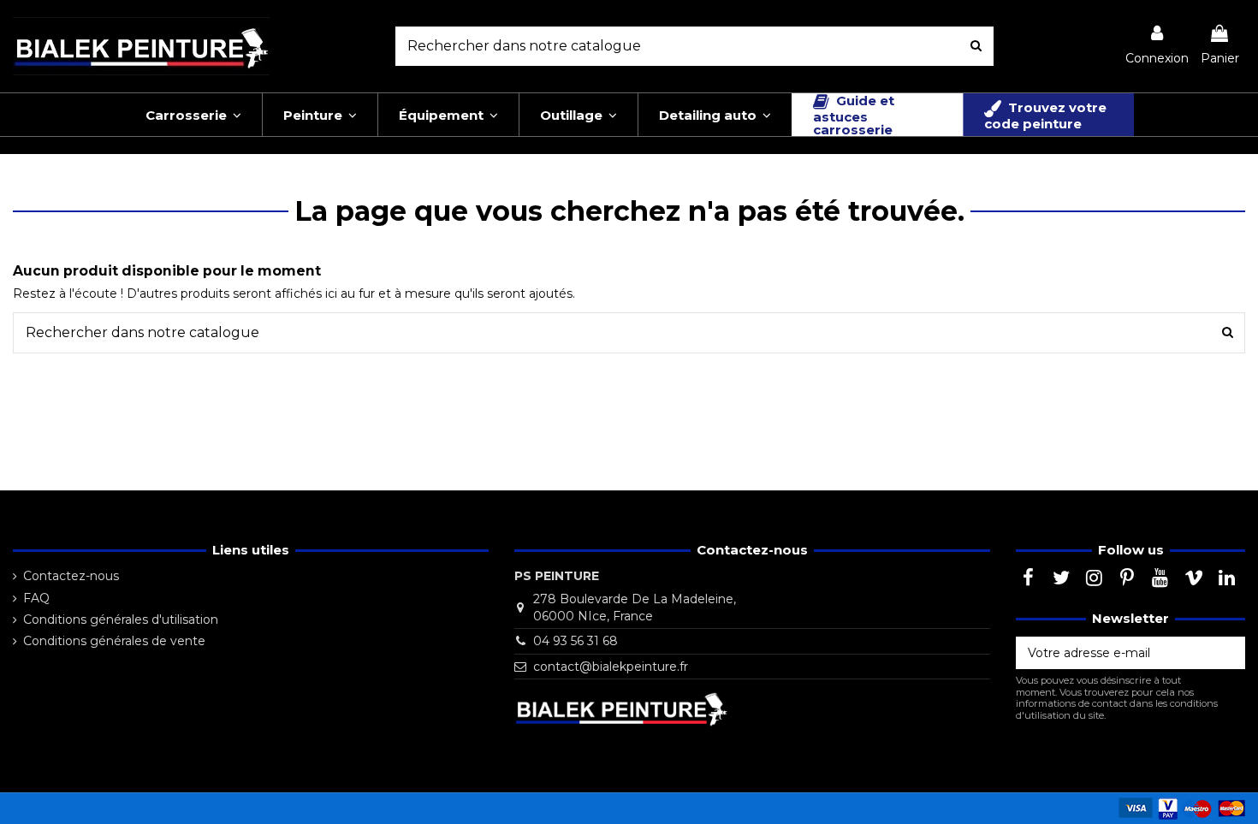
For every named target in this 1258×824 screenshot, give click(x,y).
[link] (1157, 46)
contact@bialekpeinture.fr (610, 666)
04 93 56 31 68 (575, 641)
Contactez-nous (71, 576)
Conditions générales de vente (114, 641)
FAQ (36, 598)
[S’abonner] (1227, 653)
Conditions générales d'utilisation (120, 619)
